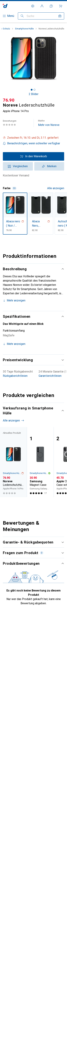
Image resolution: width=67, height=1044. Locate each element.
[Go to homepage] (5, 6)
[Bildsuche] (60, 16)
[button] (33, 138)
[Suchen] (22, 16)
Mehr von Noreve (48, 123)
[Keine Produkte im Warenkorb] (60, 6)
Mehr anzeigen (16, 300)
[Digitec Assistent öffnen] (51, 6)
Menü (10, 16)
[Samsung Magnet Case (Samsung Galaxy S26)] (40, 462)
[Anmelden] (42, 6)
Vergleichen (20, 166)
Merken (51, 166)
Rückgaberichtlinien (15, 375)
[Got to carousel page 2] (34, 90)
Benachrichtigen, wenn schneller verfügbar (33, 143)
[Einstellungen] (33, 6)
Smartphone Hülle (24, 28)
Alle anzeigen (55, 188)
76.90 (9, 100)
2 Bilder (33, 94)
